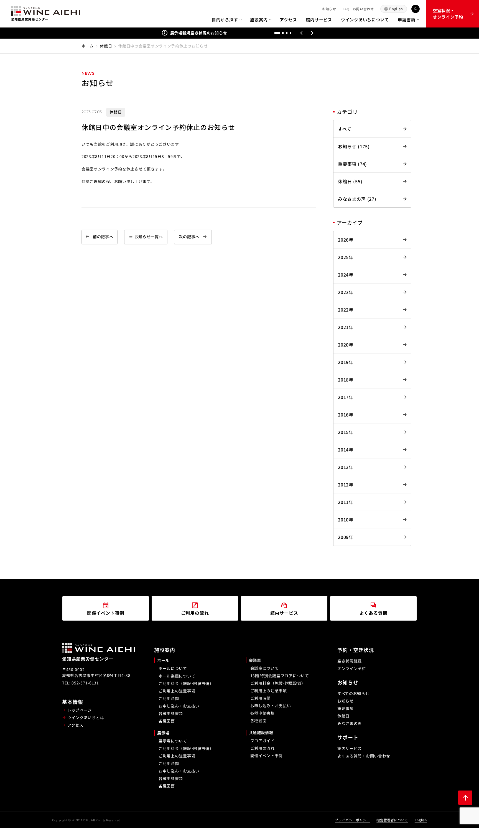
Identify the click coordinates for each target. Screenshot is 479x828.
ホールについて (173, 668)
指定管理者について (392, 819)
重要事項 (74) (352, 163)
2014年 (345, 449)
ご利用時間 (169, 698)
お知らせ (329, 8)
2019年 (345, 362)
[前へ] (301, 33)
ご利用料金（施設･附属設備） (186, 683)
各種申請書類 (171, 713)
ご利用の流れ (262, 748)
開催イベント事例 (266, 755)
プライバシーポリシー (352, 819)
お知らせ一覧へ (146, 236)
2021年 (345, 327)
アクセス (288, 19)
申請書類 (406, 19)
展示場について (173, 741)
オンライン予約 (351, 668)
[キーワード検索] (415, 9)
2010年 (345, 519)
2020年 (345, 344)
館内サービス (319, 19)
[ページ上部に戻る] (465, 798)
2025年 (345, 257)
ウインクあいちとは (85, 717)
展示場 (163, 733)
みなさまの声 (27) (357, 198)
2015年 (345, 432)
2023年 (345, 292)
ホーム (87, 46)
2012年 (345, 484)
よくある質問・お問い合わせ (363, 756)
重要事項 (345, 708)
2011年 (345, 502)
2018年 (345, 379)
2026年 (345, 239)
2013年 (345, 467)
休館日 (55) (350, 181)
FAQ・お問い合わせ (358, 8)
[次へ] (312, 33)
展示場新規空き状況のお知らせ (198, 33)
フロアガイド (262, 740)
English (396, 8)
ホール (163, 660)
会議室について (264, 668)
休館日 (106, 46)
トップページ (79, 710)
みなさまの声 (349, 723)
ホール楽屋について (177, 676)
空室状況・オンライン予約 (448, 13)
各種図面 (167, 721)
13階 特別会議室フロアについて (279, 675)
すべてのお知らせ (353, 693)
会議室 (255, 660)
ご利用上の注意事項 (177, 691)
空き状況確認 (349, 661)
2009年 (345, 537)
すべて (344, 129)
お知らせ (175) (354, 146)
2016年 (345, 414)
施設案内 (258, 19)
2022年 (345, 309)
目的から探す (225, 19)
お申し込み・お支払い (179, 706)
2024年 (345, 274)
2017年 (345, 397)
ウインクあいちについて (365, 19)
